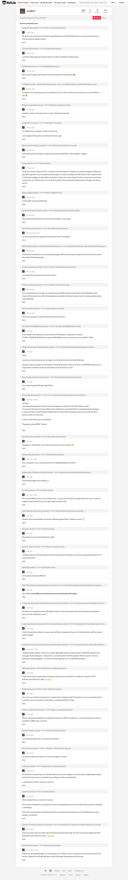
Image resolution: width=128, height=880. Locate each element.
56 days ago (30, 53)
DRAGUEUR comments (29, 567)
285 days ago (30, 271)
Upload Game (47, 3)
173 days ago (30, 109)
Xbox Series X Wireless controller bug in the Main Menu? (70, 395)
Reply (24, 42)
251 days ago (30, 168)
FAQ (63, 871)
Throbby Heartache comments (31, 454)
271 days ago (30, 215)
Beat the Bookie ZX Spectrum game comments (35, 377)
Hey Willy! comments (28, 490)
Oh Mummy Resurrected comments (32, 267)
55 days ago (30, 32)
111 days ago (30, 71)
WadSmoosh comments (29, 668)
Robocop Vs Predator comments (31, 730)
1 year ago (29, 331)
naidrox (44, 689)
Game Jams (34, 3)
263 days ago (30, 197)
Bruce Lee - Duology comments (31, 546)
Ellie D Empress (47, 668)
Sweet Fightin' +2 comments (30, 123)
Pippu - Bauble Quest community (31, 395)
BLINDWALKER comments (30, 66)
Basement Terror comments (30, 845)
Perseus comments (27, 163)
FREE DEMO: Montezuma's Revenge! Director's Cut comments (40, 585)
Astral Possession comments (30, 748)
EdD (46, 28)
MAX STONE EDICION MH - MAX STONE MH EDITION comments (41, 246)
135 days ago (30, 89)
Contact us (79, 871)
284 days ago (30, 251)
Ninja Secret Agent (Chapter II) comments (34, 145)
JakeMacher (49, 748)
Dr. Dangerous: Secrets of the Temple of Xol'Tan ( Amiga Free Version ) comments (45, 603)
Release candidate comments (30, 192)
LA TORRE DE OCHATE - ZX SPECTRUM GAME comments (39, 84)
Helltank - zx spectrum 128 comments (33, 709)
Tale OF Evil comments (28, 529)
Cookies (85, 875)
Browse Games (23, 3)
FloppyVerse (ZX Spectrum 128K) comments (35, 210)
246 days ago (30, 150)
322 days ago (30, 313)
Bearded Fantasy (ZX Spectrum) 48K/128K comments (37, 472)
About (57, 871)
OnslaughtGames (64, 824)
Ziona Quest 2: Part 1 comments (31, 436)
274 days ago (30, 233)
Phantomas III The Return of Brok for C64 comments (37, 824)
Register (121, 2)
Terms (71, 875)
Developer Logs (59, 3)
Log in (113, 2)
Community (71, 3)
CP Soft (52, 267)
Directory (63, 875)
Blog (70, 871)
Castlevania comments (28, 766)
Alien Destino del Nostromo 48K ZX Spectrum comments (38, 347)
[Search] (105, 2)
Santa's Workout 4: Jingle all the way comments (36, 511)
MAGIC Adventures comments (31, 308)
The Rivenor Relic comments (30, 28)
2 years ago (29, 608)
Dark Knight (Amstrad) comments (32, 228)
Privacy (78, 875)
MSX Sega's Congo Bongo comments (32, 105)
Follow (98, 18)
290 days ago (30, 289)
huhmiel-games (46, 766)
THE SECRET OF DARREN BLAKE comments (35, 326)
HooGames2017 (80, 624)
